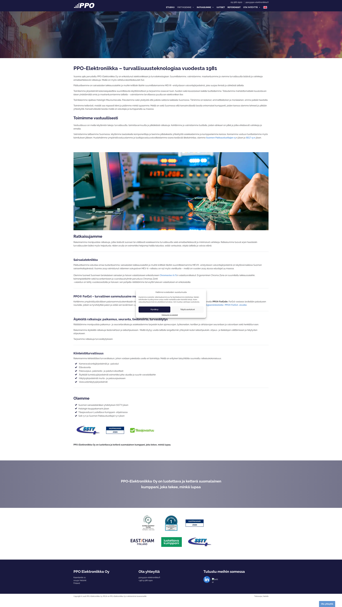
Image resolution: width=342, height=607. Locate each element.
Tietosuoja (258, 596)
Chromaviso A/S (168, 275)
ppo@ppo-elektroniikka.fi (257, 2)
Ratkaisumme (204, 7)
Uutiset (221, 7)
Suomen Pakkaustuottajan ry (221, 137)
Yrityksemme (184, 7)
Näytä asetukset (187, 309)
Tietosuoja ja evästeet (170, 315)
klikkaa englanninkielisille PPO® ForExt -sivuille (222, 305)
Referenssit (234, 7)
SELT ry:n (250, 137)
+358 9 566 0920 (146, 580)
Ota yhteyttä (250, 7)
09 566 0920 (236, 2)
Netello (266, 596)
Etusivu (170, 7)
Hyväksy (154, 309)
